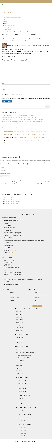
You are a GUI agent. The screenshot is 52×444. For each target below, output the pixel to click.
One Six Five (19, 368)
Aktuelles (9, 31)
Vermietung (12, 295)
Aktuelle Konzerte (8, 16)
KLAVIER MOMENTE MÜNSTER (12, 18)
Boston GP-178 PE (22, 386)
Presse (5, 21)
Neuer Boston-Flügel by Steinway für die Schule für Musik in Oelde (18, 123)
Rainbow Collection (22, 410)
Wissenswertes (7, 29)
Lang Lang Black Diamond (22, 363)
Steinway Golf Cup (8, 27)
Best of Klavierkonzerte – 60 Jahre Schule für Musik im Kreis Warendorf (31, 131)
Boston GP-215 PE (22, 380)
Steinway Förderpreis (9, 25)
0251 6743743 (9, 265)
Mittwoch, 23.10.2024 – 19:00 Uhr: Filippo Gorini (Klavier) (27, 146)
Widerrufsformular (37, 305)
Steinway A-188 (19, 322)
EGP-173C (23, 418)
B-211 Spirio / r (19, 340)
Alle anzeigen (7, 12)
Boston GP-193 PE (22, 383)
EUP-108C (23, 435)
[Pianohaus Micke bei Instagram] (12, 201)
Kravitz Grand (19, 365)
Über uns (36, 292)
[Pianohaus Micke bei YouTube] (12, 197)
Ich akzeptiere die (12, 94)
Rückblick (6, 23)
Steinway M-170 (19, 327)
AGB (37, 183)
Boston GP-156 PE (22, 391)
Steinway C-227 (19, 317)
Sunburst (18, 349)
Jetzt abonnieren (4, 176)
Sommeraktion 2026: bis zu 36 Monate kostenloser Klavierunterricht (18, 115)
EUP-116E (23, 430)
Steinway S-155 (19, 330)
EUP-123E (23, 427)
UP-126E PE (20, 401)
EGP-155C (23, 420)
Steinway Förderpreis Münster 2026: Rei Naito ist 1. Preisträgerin (28, 134)
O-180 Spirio (19, 342)
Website (3, 89)
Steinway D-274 (19, 314)
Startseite (4, 31)
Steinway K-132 (19, 311)
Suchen (3, 104)
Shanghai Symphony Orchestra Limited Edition (26, 352)
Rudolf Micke (7, 134)
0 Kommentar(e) (26, 45)
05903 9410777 (9, 247)
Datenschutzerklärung (5, 185)
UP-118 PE (20, 403)
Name (3, 78)
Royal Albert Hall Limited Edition (23, 355)
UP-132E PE (20, 398)
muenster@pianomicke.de (13, 267)
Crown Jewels (19, 370)
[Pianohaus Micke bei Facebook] (12, 199)
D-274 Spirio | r (19, 337)
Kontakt (12, 300)
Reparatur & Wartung (14, 297)
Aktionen (6, 14)
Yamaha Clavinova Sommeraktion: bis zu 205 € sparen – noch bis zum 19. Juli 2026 (22, 121)
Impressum (37, 297)
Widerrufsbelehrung (39, 302)
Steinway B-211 (19, 319)
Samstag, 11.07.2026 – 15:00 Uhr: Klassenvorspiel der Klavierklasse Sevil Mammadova (23, 119)
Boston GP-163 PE (22, 388)
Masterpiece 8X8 (19, 373)
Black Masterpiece (20, 360)
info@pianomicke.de (12, 227)
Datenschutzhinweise (17, 94)
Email (3, 83)
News (5, 19)
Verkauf (12, 292)
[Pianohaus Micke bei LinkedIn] (12, 203)
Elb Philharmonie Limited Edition (23, 357)
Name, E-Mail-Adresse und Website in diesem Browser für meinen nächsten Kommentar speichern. (26, 98)
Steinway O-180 (19, 325)
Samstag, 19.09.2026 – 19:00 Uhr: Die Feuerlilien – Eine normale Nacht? (19, 117)
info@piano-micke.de (8, 183)
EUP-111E (23, 433)
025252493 (8, 225)
